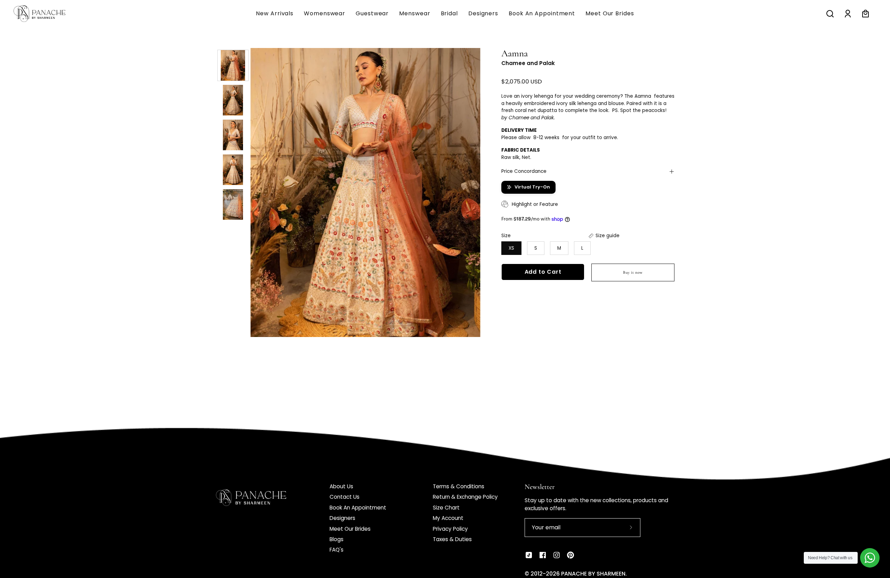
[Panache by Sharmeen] (47, 13)
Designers (342, 518)
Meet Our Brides (350, 528)
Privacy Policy (450, 528)
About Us (341, 486)
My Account (448, 518)
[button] (414, 13)
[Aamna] (233, 65)
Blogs (336, 539)
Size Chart (446, 507)
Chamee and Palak (528, 63)
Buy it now (633, 272)
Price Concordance (524, 171)
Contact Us (344, 496)
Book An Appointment (358, 507)
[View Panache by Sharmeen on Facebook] (543, 555)
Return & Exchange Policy (465, 496)
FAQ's (336, 549)
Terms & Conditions (458, 486)
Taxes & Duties (452, 539)
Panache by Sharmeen (593, 574)
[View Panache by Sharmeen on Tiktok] (529, 555)
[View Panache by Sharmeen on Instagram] (556, 555)
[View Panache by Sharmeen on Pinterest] (570, 555)
